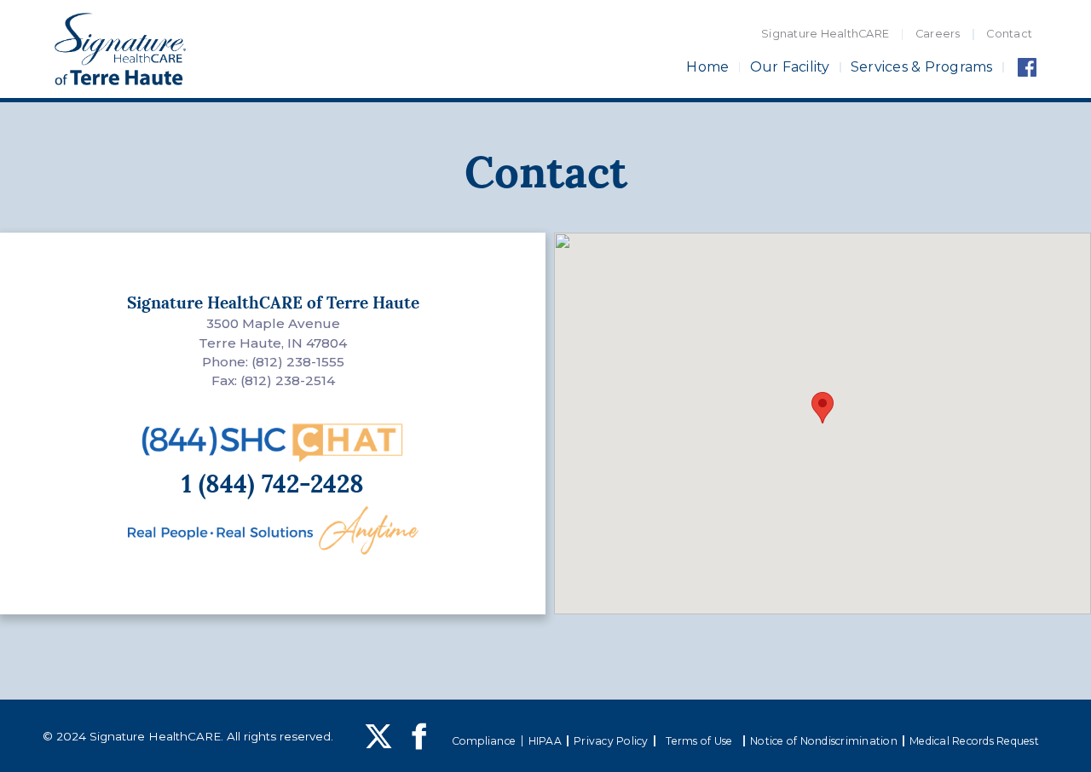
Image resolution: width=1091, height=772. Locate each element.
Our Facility (790, 67)
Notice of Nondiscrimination (824, 741)
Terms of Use (699, 741)
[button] (822, 407)
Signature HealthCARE (825, 33)
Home (707, 67)
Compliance (484, 741)
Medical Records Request (974, 741)
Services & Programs (922, 67)
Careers (938, 33)
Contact (1009, 33)
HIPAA (545, 741)
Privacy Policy (611, 741)
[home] (120, 49)
